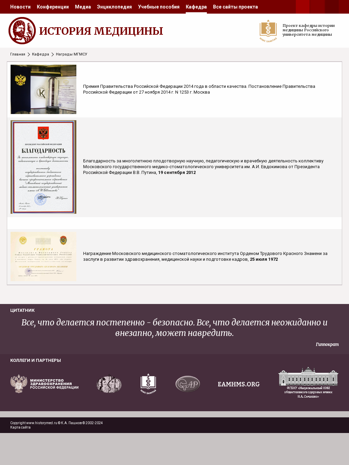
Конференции (53, 7)
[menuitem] (20, 7)
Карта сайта (20, 427)
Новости (20, 7)
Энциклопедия (114, 7)
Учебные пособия (159, 7)
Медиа (83, 7)
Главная (17, 54)
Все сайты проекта (235, 7)
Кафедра (196, 7)
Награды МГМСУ (71, 54)
